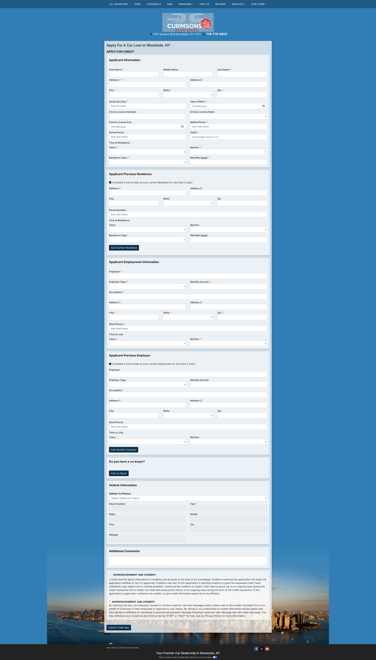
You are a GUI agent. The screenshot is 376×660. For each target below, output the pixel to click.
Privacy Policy (213, 615)
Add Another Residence (124, 247)
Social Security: (117, 101)
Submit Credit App (118, 627)
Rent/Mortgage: (199, 157)
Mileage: (113, 534)
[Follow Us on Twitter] (262, 649)
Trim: (112, 524)
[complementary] (367, 651)
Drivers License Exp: (120, 122)
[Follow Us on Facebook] (256, 649)
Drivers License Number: (123, 111)
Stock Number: (117, 503)
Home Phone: (116, 132)
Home (108, 648)
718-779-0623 (216, 34)
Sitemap (192, 657)
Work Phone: (116, 324)
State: (166, 90)
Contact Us (124, 648)
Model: (194, 514)
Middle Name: (170, 69)
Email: (193, 132)
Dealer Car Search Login (167, 657)
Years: (112, 147)
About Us (115, 648)
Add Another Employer (123, 449)
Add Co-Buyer (119, 473)
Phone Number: (117, 210)
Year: (193, 503)
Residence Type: (118, 157)
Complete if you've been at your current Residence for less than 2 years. (152, 182)
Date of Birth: (197, 101)
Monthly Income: (199, 281)
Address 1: (115, 79)
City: (111, 90)
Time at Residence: (119, 142)
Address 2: (196, 79)
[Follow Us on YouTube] (267, 649)
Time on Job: (116, 334)
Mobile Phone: (198, 122)
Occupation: (116, 292)
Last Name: (223, 69)
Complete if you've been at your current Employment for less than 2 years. (153, 363)
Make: (112, 514)
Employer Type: (117, 281)
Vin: (192, 524)
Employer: (114, 271)
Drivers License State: (202, 111)
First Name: (115, 69)
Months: (195, 147)
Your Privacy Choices (204, 657)
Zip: (219, 90)
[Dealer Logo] (188, 22)
